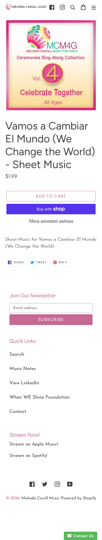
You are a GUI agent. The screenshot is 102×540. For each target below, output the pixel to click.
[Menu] (93, 7)
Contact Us (82, 536)
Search (16, 354)
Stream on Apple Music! (33, 444)
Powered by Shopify (78, 498)
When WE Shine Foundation (39, 397)
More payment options (51, 221)
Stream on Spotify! (28, 456)
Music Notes (22, 368)
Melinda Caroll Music (40, 498)
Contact (17, 411)
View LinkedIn (24, 383)
